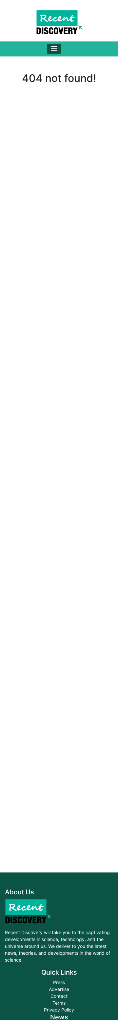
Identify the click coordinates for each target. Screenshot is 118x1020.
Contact (59, 996)
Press (59, 982)
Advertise (59, 989)
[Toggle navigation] (54, 49)
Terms (59, 1003)
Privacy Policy (59, 1009)
